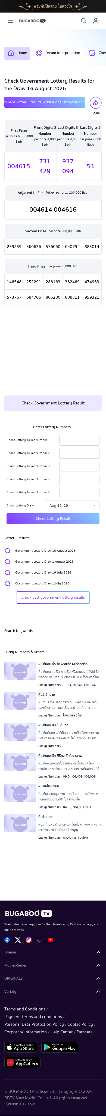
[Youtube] (50, 940)
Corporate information (25, 1032)
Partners (84, 1032)
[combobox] (72, 505)
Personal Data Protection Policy (34, 1024)
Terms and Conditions (24, 1009)
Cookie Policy (80, 1024)
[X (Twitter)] (18, 940)
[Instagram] (29, 940)
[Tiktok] (39, 940)
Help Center (62, 1032)
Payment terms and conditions (33, 1016)
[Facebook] (7, 940)
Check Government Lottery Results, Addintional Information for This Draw (44, 102)
